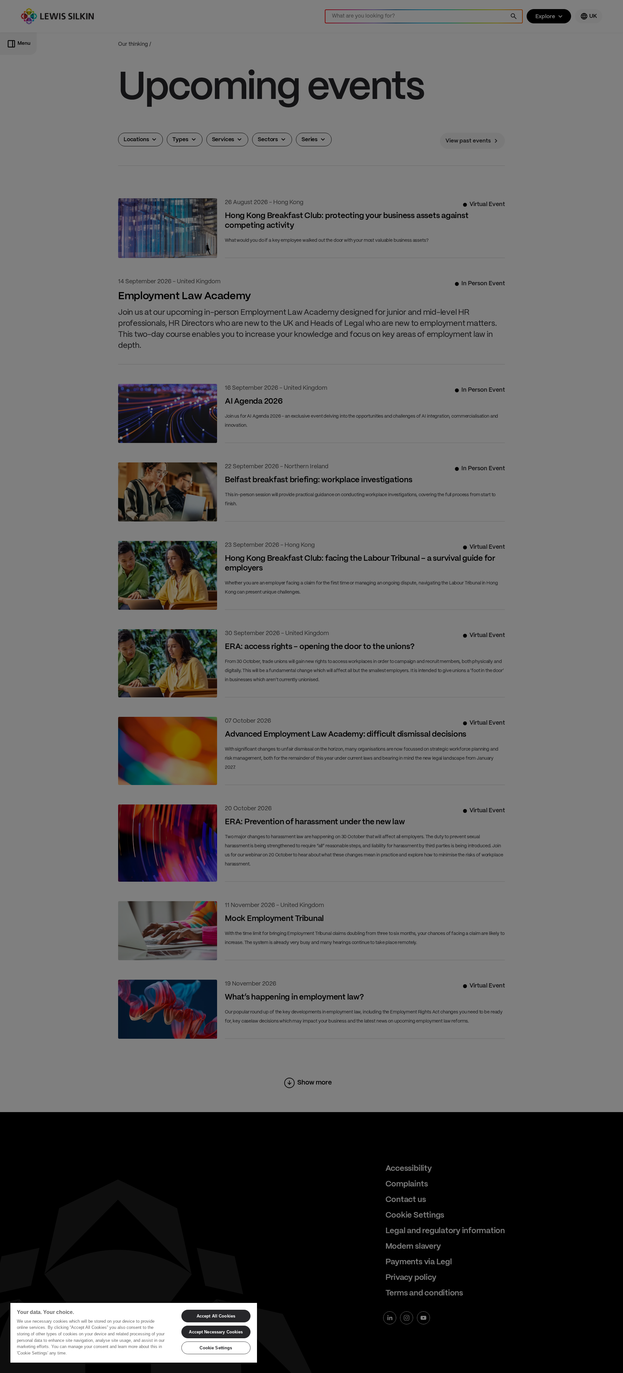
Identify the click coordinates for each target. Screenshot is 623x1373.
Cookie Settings (216, 1347)
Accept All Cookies (216, 1316)
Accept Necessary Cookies (216, 1332)
